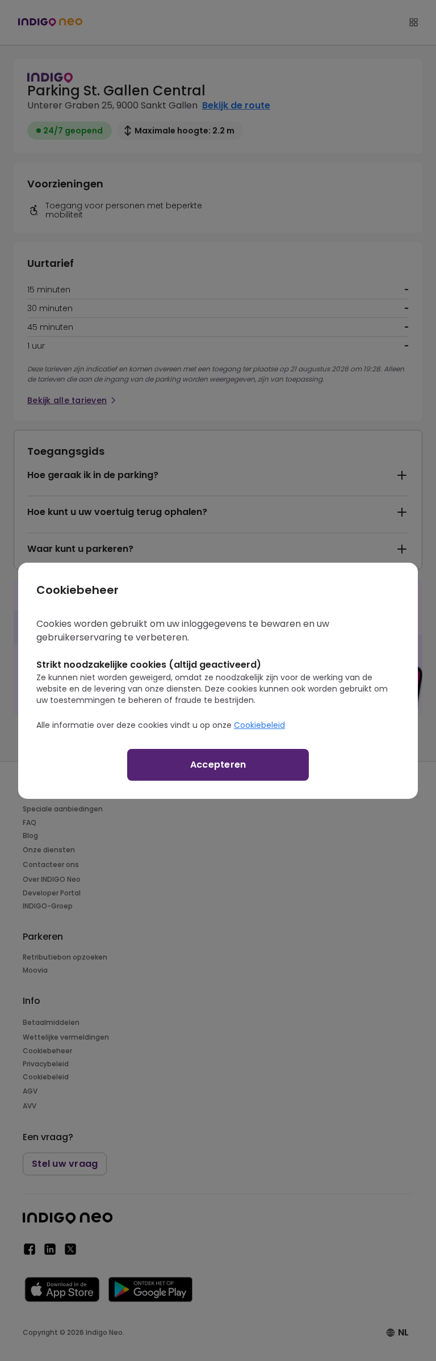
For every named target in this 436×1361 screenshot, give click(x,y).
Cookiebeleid (259, 725)
